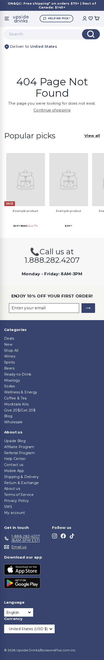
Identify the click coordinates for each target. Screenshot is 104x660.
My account (14, 513)
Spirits (9, 362)
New (8, 344)
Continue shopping (52, 110)
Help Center (15, 459)
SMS (8, 507)
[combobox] (52, 34)
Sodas (9, 386)
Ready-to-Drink (17, 374)
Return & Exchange (21, 483)
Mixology (12, 380)
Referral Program (19, 453)
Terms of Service (19, 494)
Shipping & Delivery (21, 477)
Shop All (11, 350)
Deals (9, 338)
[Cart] (97, 18)
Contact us (13, 465)
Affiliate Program (19, 447)
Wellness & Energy (20, 392)
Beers (9, 368)
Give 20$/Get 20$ (20, 410)
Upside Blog (15, 441)
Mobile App (14, 471)
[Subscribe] (88, 308)
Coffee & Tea (15, 398)
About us (12, 488)
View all (92, 136)
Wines (9, 356)
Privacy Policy (16, 500)
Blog (8, 416)
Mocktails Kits (16, 404)
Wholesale (13, 422)
